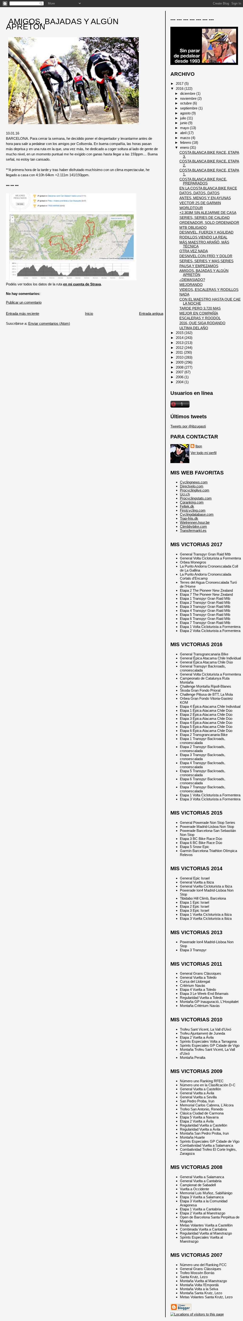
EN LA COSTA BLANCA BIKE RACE (208, 188)
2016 (180, 88)
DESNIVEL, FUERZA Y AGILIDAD (206, 232)
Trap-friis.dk (189, 518)
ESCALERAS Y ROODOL (200, 318)
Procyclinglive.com (194, 490)
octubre (186, 103)
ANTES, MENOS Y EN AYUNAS (205, 198)
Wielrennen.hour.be (195, 522)
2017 (180, 83)
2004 (180, 382)
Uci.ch (185, 494)
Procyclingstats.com (196, 498)
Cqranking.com (192, 502)
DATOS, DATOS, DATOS (199, 193)
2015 (180, 333)
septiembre (189, 108)
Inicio (89, 313)
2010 (180, 357)
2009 (180, 362)
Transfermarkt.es (193, 530)
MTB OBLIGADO (193, 227)
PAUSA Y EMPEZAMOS (198, 266)
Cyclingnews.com (194, 482)
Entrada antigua (151, 313)
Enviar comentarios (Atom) (49, 323)
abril (183, 133)
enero (185, 147)
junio (184, 123)
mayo (185, 128)
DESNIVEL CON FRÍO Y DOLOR (205, 256)
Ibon (198, 446)
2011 (180, 352)
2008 (180, 367)
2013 (180, 343)
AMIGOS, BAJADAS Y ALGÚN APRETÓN (62, 24)
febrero (186, 142)
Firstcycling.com (193, 510)
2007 (180, 372)
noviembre (188, 98)
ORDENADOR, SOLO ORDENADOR (209, 223)
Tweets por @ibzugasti (188, 426)
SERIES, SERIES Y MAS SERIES (206, 261)
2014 (180, 338)
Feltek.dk (187, 506)
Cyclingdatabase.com (197, 514)
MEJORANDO (191, 285)
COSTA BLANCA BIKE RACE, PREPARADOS (203, 181)
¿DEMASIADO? (192, 280)
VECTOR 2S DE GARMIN (200, 203)
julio (183, 118)
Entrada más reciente (22, 313)
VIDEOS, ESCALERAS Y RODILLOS (208, 290)
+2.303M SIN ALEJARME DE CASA (207, 213)
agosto (186, 113)
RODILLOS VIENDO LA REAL (203, 237)
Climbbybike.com (193, 526)
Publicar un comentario (24, 302)
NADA (184, 294)
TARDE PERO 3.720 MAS (200, 308)
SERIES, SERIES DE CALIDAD (204, 218)
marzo (185, 138)
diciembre (188, 93)
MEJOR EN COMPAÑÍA (198, 313)
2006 (180, 377)
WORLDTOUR (191, 208)
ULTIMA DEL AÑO (193, 328)
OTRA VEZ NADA (193, 251)
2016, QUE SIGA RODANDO (202, 323)
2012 (180, 348)
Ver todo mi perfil (203, 453)
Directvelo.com (191, 486)
